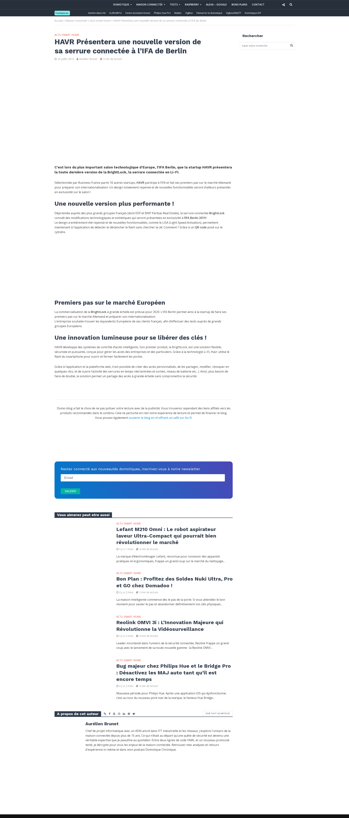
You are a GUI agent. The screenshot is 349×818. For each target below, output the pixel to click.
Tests (174, 4)
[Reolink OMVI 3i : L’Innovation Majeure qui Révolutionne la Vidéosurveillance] (82, 632)
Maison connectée (149, 4)
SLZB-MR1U (115, 13)
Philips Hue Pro (162, 13)
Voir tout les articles (218, 713)
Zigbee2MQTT (233, 13)
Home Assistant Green (137, 13)
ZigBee (189, 13)
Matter (178, 13)
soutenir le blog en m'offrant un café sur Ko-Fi (160, 418)
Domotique (121, 4)
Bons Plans (239, 4)
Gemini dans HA (97, 13)
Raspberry (192, 4)
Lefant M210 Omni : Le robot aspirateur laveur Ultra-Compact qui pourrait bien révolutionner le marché (166, 535)
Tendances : (62, 13)
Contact (258, 4)
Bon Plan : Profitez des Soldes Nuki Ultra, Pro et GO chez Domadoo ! (174, 582)
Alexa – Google (216, 4)
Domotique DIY (253, 13)
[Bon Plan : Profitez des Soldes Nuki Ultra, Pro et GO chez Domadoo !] (82, 589)
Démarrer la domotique (209, 13)
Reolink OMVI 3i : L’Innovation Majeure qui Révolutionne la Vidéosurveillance (169, 625)
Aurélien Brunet (88, 59)
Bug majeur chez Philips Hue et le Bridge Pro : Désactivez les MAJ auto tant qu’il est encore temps (173, 672)
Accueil (59, 20)
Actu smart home (100, 20)
